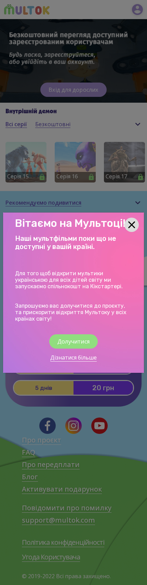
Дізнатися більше (73, 357)
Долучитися (73, 341)
